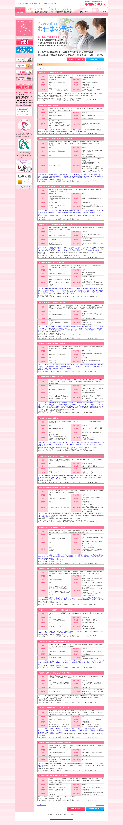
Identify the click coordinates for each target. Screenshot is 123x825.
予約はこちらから (24, 49)
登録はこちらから (24, 41)
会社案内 (50, 814)
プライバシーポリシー (69, 814)
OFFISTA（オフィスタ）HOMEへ (24, 28)
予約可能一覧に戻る (94, 59)
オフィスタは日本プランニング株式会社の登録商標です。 (61, 819)
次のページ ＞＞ (100, 69)
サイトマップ (58, 814)
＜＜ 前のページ (41, 69)
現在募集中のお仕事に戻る (76, 59)
